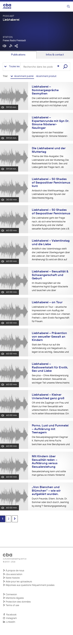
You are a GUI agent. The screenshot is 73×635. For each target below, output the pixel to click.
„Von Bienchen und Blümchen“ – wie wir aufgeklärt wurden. (46, 491)
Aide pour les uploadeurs (18, 581)
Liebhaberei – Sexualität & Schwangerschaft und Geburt (50, 275)
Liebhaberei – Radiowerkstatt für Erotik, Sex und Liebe (50, 367)
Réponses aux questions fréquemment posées (29, 585)
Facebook (10, 615)
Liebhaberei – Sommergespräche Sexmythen (45, 90)
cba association (13, 574)
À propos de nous (14, 570)
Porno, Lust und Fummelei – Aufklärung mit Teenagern (50, 429)
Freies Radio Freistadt (14, 40)
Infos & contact (55, 54)
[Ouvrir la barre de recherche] (68, 6)
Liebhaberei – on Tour (47, 302)
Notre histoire (12, 578)
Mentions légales (14, 598)
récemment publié (23, 76)
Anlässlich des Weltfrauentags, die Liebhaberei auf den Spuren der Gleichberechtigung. (50, 194)
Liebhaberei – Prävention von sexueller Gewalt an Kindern (49, 337)
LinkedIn (10, 622)
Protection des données (18, 602)
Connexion (11, 594)
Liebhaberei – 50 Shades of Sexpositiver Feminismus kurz (51, 183)
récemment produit (46, 76)
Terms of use (12, 605)
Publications (18, 54)
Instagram (11, 618)
